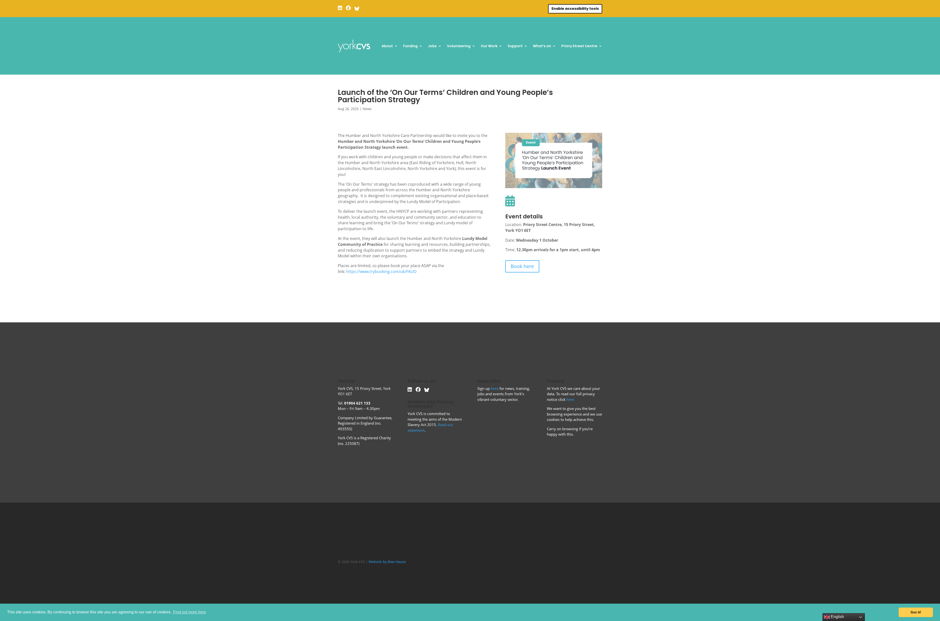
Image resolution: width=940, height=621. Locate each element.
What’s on (542, 46)
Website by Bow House (387, 561)
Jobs (432, 46)
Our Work (489, 46)
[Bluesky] (356, 8)
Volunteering (458, 46)
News (367, 108)
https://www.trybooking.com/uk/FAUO (381, 271)
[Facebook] (348, 8)
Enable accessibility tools (575, 8)
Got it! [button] (916, 612)
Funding (410, 46)
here (494, 388)
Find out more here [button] (189, 612)
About (387, 46)
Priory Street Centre (579, 46)
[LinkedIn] (340, 8)
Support (515, 46)
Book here (522, 266)
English (837, 617)
